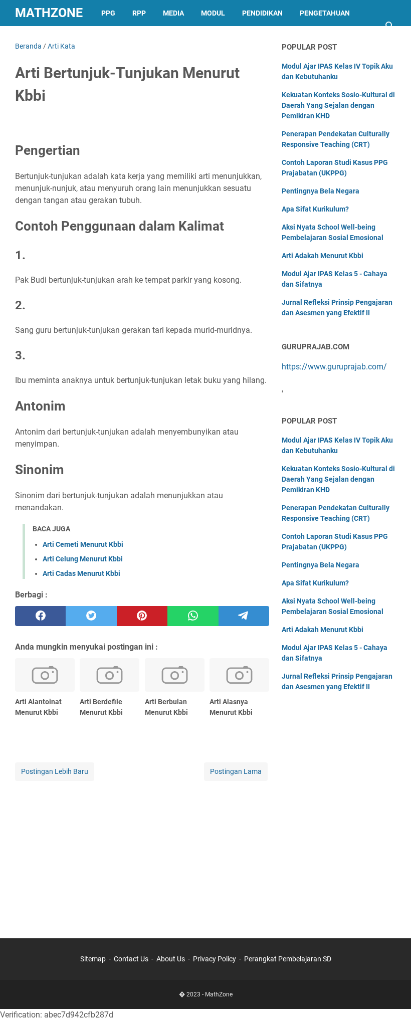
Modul (213, 13)
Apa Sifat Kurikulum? (315, 209)
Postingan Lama (236, 771)
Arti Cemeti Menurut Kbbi (83, 544)
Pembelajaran (51, 39)
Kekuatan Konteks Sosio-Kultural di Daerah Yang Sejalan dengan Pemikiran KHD (338, 105)
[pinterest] (142, 616)
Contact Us (131, 959)
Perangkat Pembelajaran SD (287, 959)
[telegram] (244, 616)
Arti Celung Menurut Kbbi (83, 559)
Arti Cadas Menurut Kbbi (81, 573)
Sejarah (110, 39)
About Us (170, 959)
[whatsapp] (192, 616)
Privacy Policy (214, 959)
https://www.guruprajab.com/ (334, 366)
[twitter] (91, 616)
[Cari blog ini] (390, 26)
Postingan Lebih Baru (54, 771)
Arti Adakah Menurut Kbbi (322, 256)
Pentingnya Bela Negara (320, 191)
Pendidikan (262, 13)
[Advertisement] (142, 853)
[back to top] (391, 998)
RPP (139, 13)
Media (173, 13)
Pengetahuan (325, 13)
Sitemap (93, 959)
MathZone (49, 13)
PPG (108, 13)
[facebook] (40, 616)
